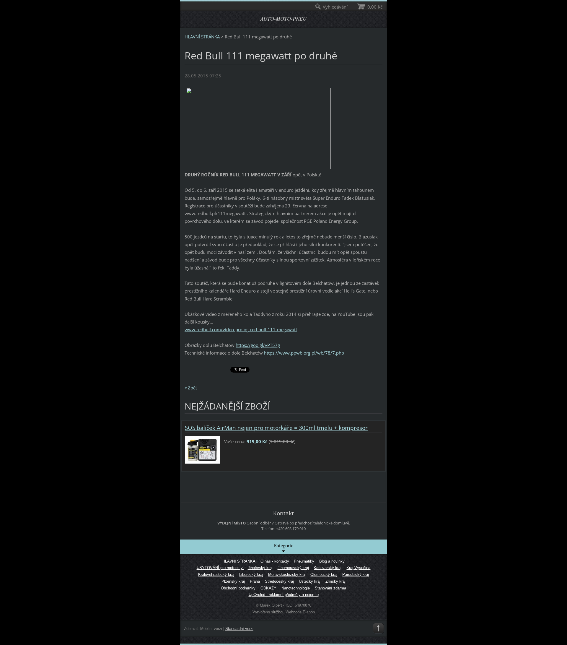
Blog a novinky (332, 561)
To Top (378, 628)
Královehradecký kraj (216, 574)
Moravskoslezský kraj (287, 574)
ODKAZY (268, 588)
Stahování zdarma (330, 588)
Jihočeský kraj (260, 568)
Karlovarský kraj (327, 568)
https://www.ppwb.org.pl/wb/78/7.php (304, 353)
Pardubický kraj (355, 574)
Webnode (294, 612)
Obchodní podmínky (238, 588)
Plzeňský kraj (233, 581)
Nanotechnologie (295, 588)
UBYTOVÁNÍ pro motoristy (220, 568)
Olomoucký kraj (323, 574)
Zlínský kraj (335, 581)
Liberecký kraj (251, 574)
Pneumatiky (304, 561)
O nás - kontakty (274, 561)
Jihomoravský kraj (293, 568)
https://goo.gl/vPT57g (258, 345)
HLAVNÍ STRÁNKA (202, 37)
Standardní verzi (239, 628)
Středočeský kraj (279, 581)
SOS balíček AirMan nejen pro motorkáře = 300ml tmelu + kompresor (276, 428)
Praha (255, 581)
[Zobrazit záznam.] (202, 449)
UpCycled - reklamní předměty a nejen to (284, 594)
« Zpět (191, 388)
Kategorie (283, 545)
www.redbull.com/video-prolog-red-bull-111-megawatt (241, 329)
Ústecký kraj (309, 581)
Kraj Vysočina (358, 568)
